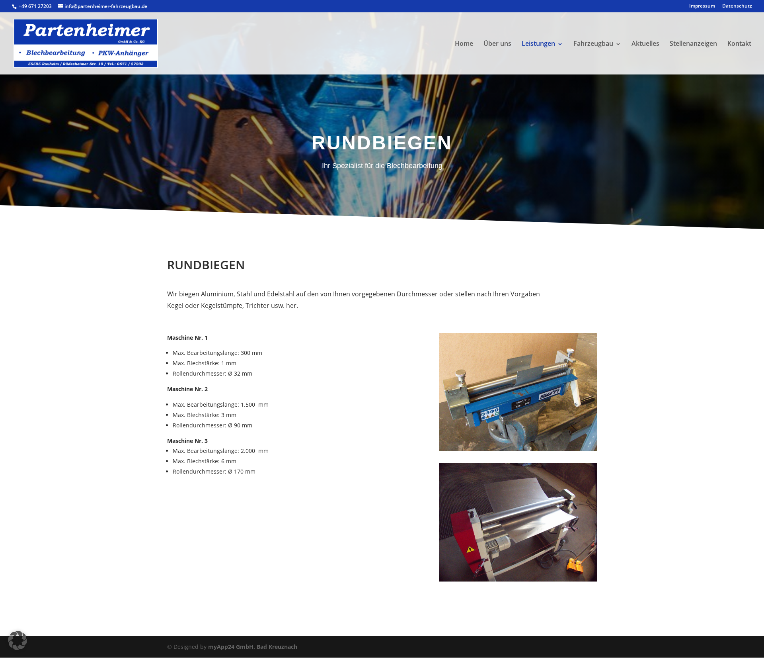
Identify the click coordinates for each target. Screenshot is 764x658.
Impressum (702, 6)
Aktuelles (645, 43)
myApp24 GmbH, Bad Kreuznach (252, 646)
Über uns (497, 43)
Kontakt (739, 43)
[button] (17, 640)
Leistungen (538, 43)
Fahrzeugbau (593, 43)
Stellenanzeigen (693, 43)
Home (464, 43)
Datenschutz (737, 6)
